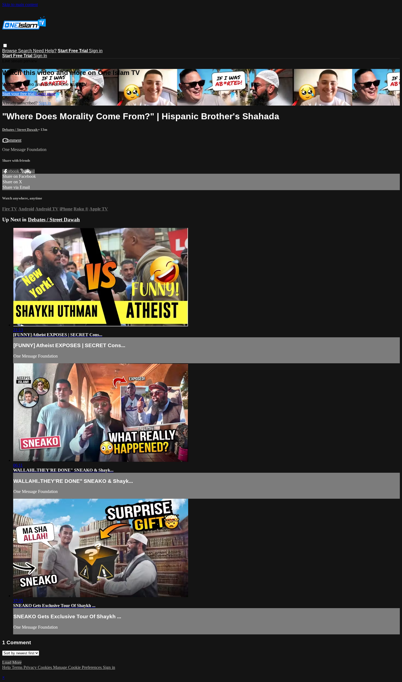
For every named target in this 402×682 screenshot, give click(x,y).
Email (30, 171)
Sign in (96, 50)
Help (7, 667)
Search (25, 50)
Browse (10, 50)
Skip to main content (20, 4)
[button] (5, 45)
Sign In (40, 55)
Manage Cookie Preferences (78, 667)
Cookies (45, 667)
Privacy (31, 667)
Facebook (11, 171)
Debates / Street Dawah (20, 129)
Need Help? (45, 50)
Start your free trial (19, 93)
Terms (18, 667)
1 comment (11, 140)
